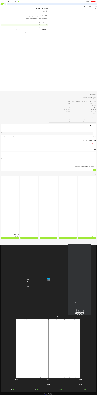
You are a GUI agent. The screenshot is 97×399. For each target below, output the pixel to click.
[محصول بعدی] (0, 6)
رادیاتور (80, 382)
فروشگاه (48, 384)
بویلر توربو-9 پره (36, 194)
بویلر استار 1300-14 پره (54, 193)
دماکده (47, 393)
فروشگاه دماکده (56, 316)
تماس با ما (16, 382)
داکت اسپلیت (80, 384)
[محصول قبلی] (2, 6)
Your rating (94, 143)
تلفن (28, 277)
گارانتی (95, 148)
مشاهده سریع (79, 179)
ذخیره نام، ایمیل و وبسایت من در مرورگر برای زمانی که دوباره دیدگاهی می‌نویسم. (85, 166)
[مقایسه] (79, 178)
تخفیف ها (48, 382)
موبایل (28, 284)
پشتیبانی (94, 149)
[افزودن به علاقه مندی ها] (79, 181)
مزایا (95, 159)
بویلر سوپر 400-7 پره (74, 194)
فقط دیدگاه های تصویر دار (10, 136)
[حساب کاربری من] (6, 4)
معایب (47, 159)
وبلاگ (16, 384)
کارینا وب (45, 394)
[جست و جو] (18, 1)
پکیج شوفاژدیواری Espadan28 (15, 234)
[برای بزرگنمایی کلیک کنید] (95, 7)
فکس (28, 281)
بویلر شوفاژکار (91, 6)
